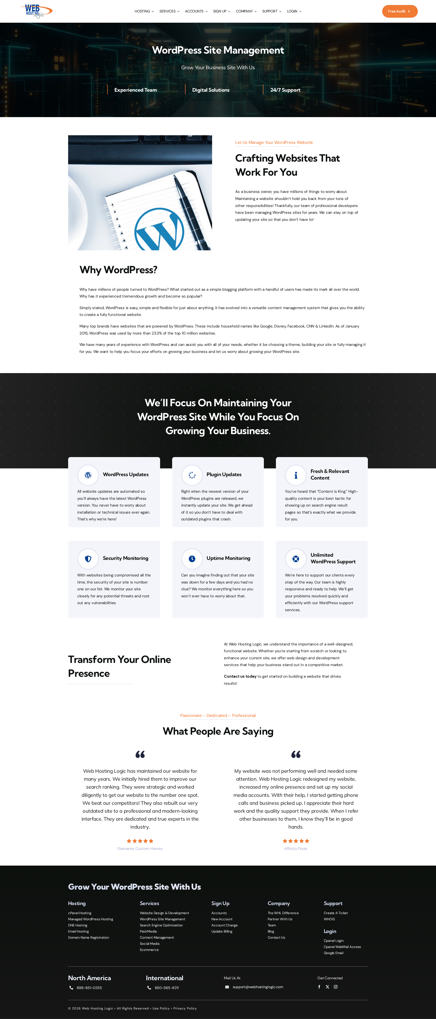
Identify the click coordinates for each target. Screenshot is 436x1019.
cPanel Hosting (79, 913)
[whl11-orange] (36, 5)
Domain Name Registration (88, 937)
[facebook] (319, 987)
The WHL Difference (283, 913)
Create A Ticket (336, 913)
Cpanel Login (334, 940)
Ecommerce (149, 950)
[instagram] (335, 987)
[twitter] (327, 987)
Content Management (157, 937)
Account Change (224, 925)
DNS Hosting (77, 925)
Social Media (149, 943)
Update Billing (221, 931)
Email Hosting (78, 931)
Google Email (333, 953)
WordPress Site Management (162, 919)
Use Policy (161, 1008)
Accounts (219, 913)
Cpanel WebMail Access (342, 947)
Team (272, 925)
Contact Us (276, 937)
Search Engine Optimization (161, 925)
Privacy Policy (185, 1008)
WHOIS (329, 919)
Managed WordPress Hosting (90, 919)
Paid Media (148, 931)
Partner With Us (280, 919)
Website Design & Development (164, 913)
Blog (271, 931)
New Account (221, 919)
